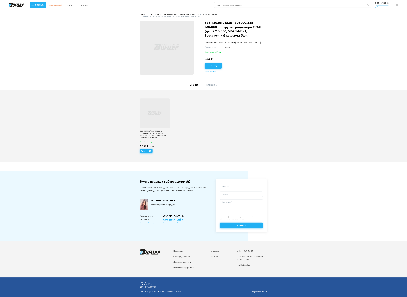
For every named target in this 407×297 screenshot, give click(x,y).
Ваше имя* (226, 186)
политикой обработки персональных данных (241, 218)
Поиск (368, 5)
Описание (211, 84)
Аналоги (194, 84)
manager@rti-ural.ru (173, 219)
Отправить (241, 225)
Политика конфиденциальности (169, 292)
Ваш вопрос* (227, 202)
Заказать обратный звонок (150, 223)
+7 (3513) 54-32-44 (173, 216)
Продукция (39, 5)
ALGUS (264, 292)
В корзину (213, 66)
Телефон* (225, 194)
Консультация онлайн (170, 223)
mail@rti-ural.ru (243, 265)
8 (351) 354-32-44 (382, 3)
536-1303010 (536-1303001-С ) (151, 131)
